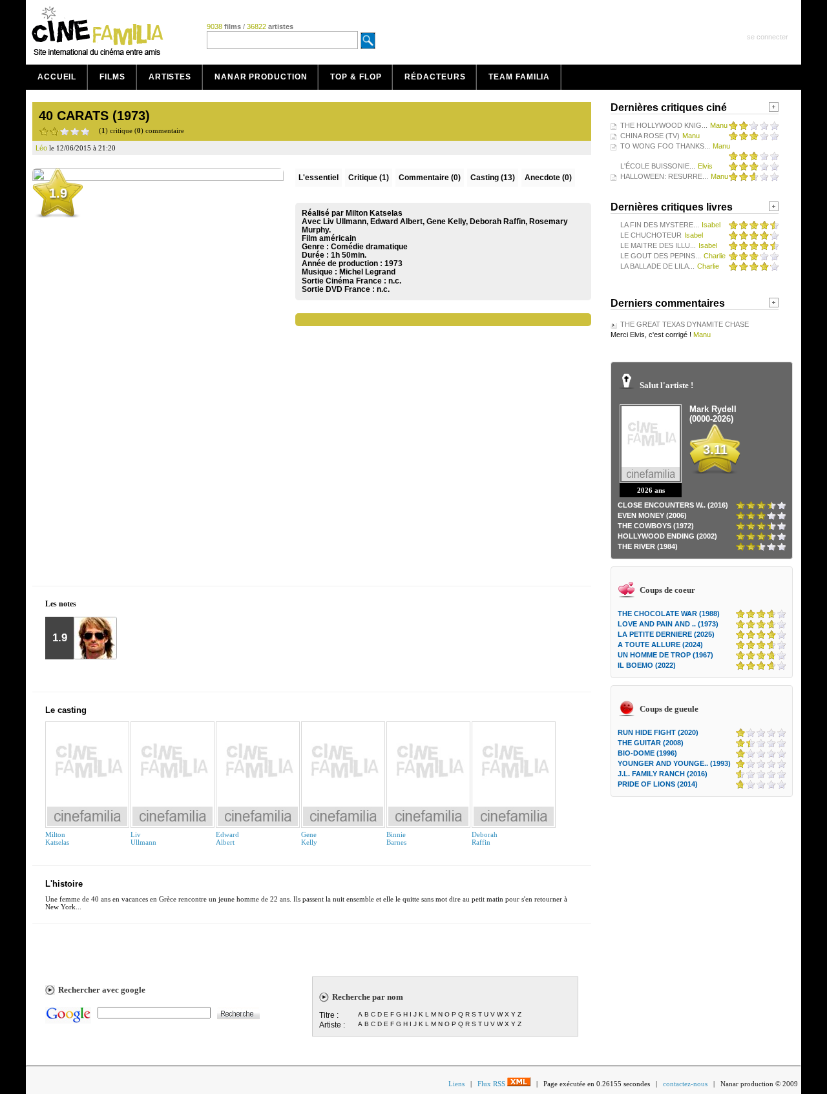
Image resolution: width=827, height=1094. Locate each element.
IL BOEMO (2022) (647, 665)
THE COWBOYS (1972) (656, 526)
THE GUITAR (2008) (651, 743)
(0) (430, 177)
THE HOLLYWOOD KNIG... (663, 125)
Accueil (56, 76)
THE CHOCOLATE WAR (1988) (669, 613)
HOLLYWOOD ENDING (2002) (667, 536)
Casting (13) (492, 177)
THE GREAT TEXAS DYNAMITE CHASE (684, 324)
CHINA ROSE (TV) (650, 135)
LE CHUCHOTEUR (651, 235)
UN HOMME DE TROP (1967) (665, 655)
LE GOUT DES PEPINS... (660, 256)
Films (112, 76)
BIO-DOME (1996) (647, 753)
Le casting (66, 710)
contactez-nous (685, 1084)
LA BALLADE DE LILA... (657, 266)
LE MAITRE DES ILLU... (658, 245)
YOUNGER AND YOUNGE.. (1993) (674, 763)
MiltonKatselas (57, 838)
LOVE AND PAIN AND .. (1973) (668, 624)
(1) (368, 177)
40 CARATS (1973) (94, 115)
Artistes (170, 76)
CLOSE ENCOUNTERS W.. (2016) (673, 505)
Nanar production (261, 76)
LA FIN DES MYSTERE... (659, 225)
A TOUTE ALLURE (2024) (660, 644)
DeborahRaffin (484, 838)
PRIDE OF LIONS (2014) (658, 784)
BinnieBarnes (396, 838)
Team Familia (519, 76)
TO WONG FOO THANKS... (665, 146)
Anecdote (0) (548, 177)
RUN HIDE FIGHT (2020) (658, 732)
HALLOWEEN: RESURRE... (664, 176)
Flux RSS (492, 1084)
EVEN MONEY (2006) (652, 515)
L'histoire (64, 884)
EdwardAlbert (227, 838)
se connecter (767, 37)
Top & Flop (355, 76)
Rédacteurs (434, 76)
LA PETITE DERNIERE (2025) (666, 634)
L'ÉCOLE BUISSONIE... (657, 166)
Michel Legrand (367, 271)
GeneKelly (309, 838)
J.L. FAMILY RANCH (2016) (662, 774)
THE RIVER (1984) (648, 546)
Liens (456, 1084)
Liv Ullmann (143, 838)
